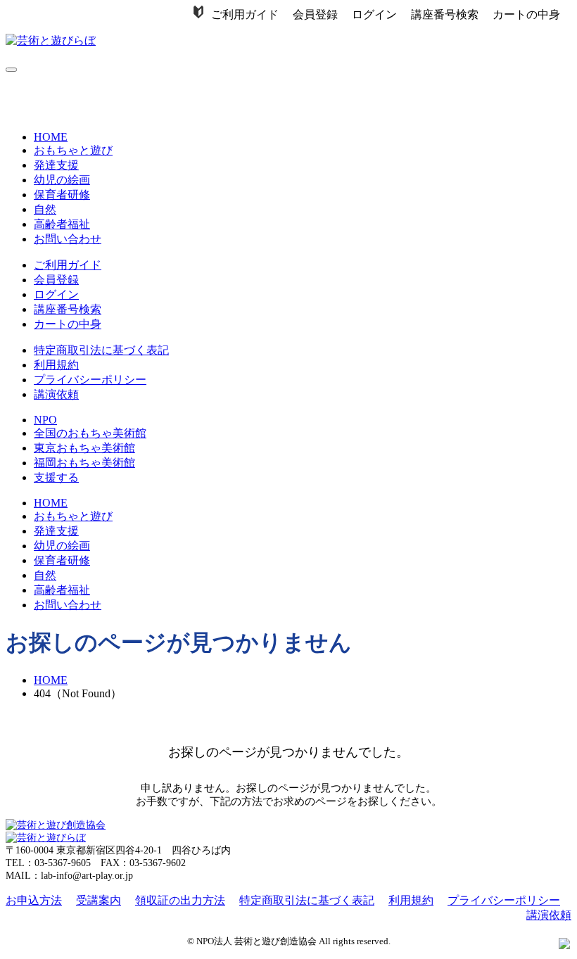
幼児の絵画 (62, 180)
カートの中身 (526, 14)
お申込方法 (34, 900)
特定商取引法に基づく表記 (101, 350)
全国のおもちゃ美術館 (90, 433)
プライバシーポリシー (90, 380)
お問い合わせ (67, 239)
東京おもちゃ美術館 (84, 448)
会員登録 (315, 14)
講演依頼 (56, 394)
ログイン (374, 14)
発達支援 (56, 165)
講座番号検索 (444, 14)
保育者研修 (62, 195)
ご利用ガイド (245, 14)
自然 (45, 209)
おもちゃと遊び (73, 150)
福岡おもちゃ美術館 (84, 463)
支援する (56, 477)
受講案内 (98, 900)
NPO (45, 420)
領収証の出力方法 (180, 900)
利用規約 (56, 365)
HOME (51, 137)
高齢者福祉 (62, 224)
